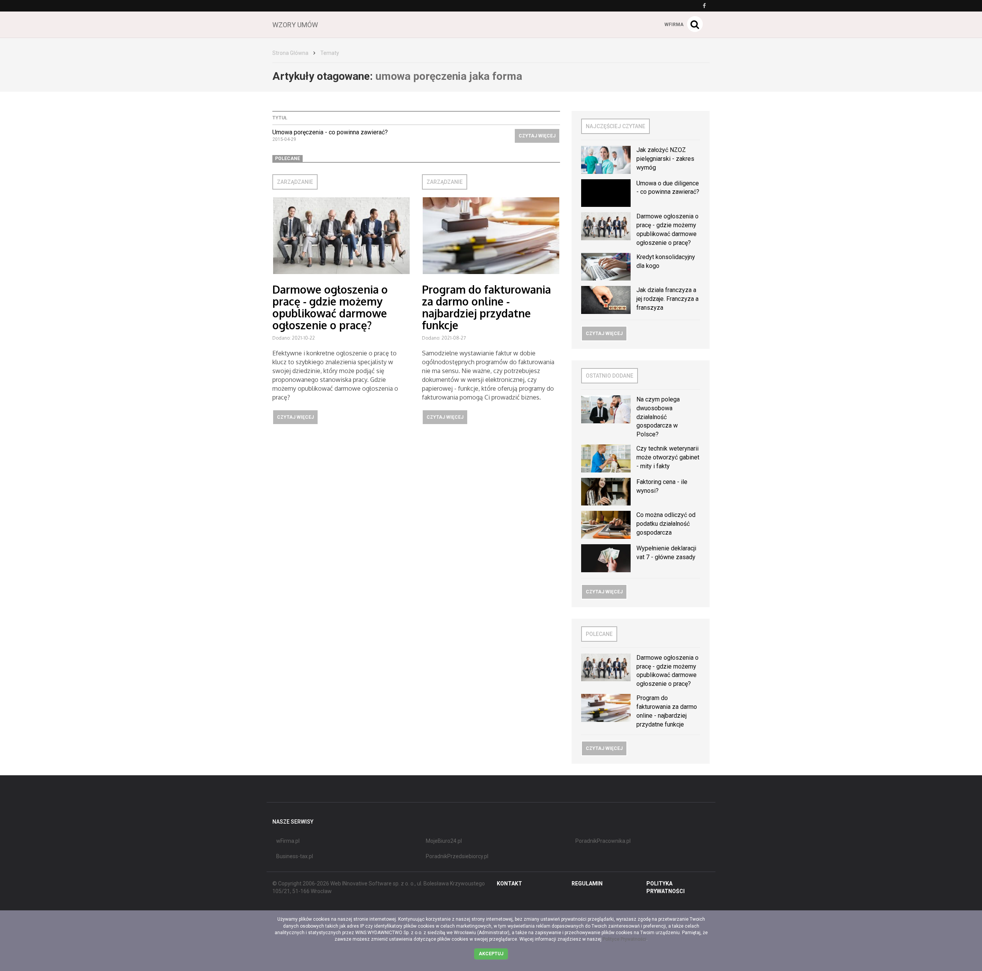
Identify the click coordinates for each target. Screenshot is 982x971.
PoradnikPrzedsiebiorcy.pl (457, 856)
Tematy (329, 53)
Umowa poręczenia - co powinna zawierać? (330, 132)
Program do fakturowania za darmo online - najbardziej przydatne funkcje (486, 307)
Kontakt (509, 883)
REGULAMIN (587, 883)
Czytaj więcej (537, 136)
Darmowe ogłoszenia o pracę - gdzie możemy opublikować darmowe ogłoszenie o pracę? (330, 307)
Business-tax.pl (294, 856)
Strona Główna (290, 53)
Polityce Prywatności (624, 939)
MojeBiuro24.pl (444, 841)
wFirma (674, 24)
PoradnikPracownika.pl (603, 841)
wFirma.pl (288, 841)
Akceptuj (491, 953)
